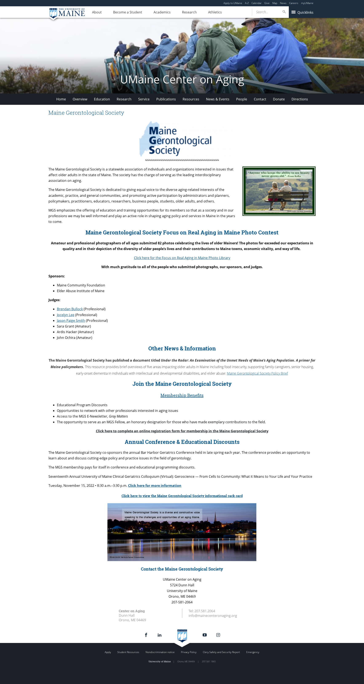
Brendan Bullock (70, 309)
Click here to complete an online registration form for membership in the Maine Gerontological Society (182, 431)
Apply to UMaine (232, 3)
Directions (300, 99)
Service (144, 99)
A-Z (247, 3)
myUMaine (307, 3)
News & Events (217, 99)
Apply (108, 652)
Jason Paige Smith (71, 320)
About (97, 12)
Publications (166, 99)
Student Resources (128, 652)
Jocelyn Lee (65, 315)
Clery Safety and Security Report (221, 652)
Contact (260, 99)
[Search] (284, 12)
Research (189, 12)
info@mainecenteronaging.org (213, 615)
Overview (80, 99)
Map (274, 3)
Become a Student (127, 12)
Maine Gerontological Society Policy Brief (257, 373)
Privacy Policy (189, 652)
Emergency (252, 652)
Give (267, 3)
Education (102, 99)
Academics (162, 12)
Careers (293, 3)
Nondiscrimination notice (160, 652)
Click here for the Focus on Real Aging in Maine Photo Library (182, 258)
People (241, 99)
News (283, 3)
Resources (191, 99)
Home (61, 99)
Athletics (215, 12)
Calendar (257, 3)
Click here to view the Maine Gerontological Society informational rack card (182, 496)
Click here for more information (154, 485)
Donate (279, 99)
